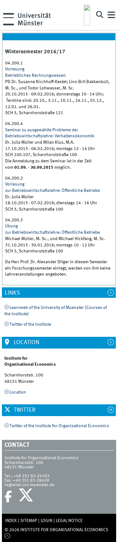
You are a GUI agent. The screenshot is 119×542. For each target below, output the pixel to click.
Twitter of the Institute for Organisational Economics (59, 426)
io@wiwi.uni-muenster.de (29, 485)
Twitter (24, 410)
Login (46, 521)
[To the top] (7, 536)
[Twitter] (27, 497)
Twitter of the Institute (30, 324)
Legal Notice (69, 521)
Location (25, 342)
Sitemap (28, 521)
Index (11, 521)
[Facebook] (8, 497)
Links (15, 293)
